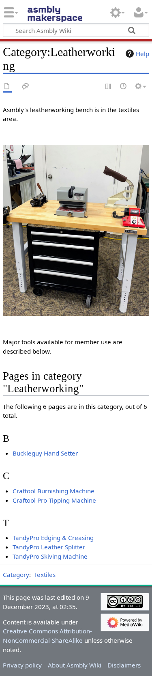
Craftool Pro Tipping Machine (54, 500)
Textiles (45, 574)
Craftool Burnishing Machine (53, 491)
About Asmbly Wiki (74, 665)
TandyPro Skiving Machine (50, 556)
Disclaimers (124, 665)
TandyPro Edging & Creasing (53, 537)
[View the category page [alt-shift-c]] (7, 86)
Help (142, 54)
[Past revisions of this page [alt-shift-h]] (123, 86)
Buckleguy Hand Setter (45, 453)
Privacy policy (22, 665)
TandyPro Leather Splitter (49, 547)
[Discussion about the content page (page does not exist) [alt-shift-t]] (25, 86)
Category (16, 574)
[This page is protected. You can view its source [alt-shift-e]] (108, 86)
